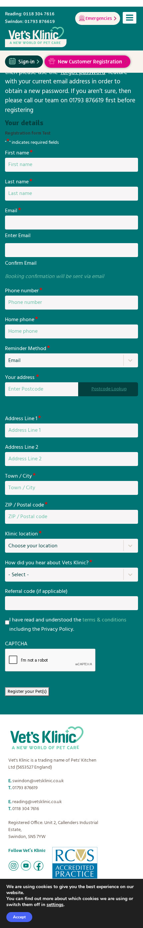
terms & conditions (104, 620)
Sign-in (26, 60)
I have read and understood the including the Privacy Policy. (67, 625)
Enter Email (18, 236)
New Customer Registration (90, 60)
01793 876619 (25, 788)
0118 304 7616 (25, 809)
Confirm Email (21, 263)
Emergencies (98, 17)
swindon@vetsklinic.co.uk (38, 781)
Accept (19, 917)
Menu (129, 18)
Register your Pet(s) (27, 692)
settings (55, 905)
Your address (22, 377)
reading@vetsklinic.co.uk (37, 802)
